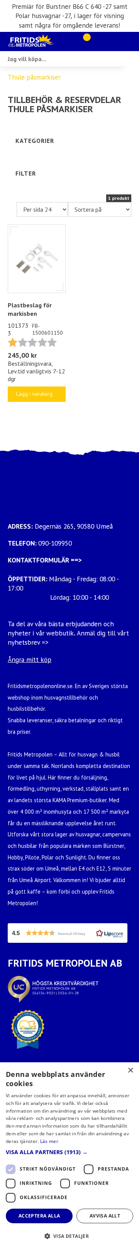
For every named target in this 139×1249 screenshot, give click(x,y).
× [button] (130, 1070)
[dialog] (69, 1155)
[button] (67, 933)
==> (76, 560)
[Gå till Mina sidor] (97, 41)
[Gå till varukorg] (84, 41)
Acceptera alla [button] (39, 1216)
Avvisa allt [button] (105, 1216)
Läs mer (49, 1141)
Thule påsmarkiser (34, 77)
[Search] (131, 58)
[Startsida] (39, 41)
